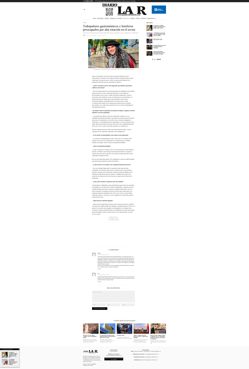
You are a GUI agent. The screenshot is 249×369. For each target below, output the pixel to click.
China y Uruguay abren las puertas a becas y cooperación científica (141, 336)
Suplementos (151, 18)
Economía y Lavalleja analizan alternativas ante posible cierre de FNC (159, 27)
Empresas (113, 18)
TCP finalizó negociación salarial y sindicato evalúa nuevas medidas (115, 1)
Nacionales (100, 18)
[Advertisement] (113, 233)
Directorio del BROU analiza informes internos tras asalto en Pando (159, 53)
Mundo (132, 18)
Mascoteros (126, 18)
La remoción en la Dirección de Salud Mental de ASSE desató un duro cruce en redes (107, 336)
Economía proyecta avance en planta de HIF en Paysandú (159, 46)
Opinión (106, 18)
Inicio (94, 18)
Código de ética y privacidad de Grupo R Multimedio (113, 359)
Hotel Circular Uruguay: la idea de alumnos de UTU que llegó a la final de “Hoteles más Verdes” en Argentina (157, 337)
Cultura (137, 18)
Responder (99, 268)
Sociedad (119, 18)
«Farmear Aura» (121, 335)
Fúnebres (143, 18)
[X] (112, 219)
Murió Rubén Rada (157, 39)
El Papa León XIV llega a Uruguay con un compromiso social (90, 336)
